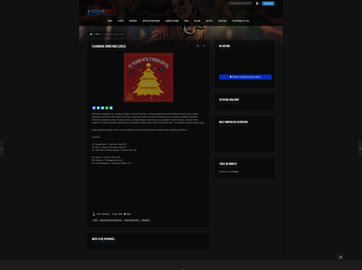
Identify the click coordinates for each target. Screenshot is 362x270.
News (186, 21)
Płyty (129, 214)
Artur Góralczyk (103, 214)
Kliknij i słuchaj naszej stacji (246, 77)
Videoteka (222, 21)
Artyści (209, 21)
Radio (110, 21)
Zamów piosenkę (172, 21)
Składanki (145, 220)
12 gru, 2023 (117, 214)
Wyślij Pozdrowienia (151, 21)
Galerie (197, 21)
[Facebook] (257, 3)
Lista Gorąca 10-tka (240, 21)
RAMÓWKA (133, 21)
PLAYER (120, 21)
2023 (95, 220)
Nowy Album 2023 (132, 220)
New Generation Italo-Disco (111, 220)
